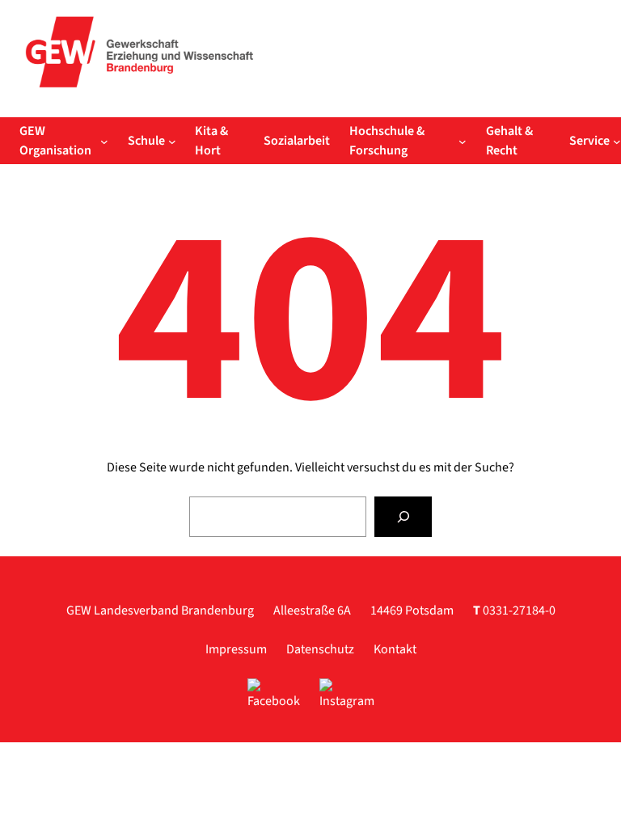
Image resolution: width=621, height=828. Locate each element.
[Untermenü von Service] (617, 141)
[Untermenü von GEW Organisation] (104, 141)
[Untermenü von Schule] (172, 141)
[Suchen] (403, 516)
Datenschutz (320, 649)
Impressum (236, 649)
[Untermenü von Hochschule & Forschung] (462, 141)
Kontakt (395, 649)
